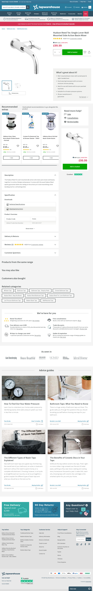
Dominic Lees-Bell (55, 421)
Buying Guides (72, 121)
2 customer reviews (76, 38)
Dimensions (19, 93)
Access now (83, 329)
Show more (29, 228)
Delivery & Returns (12, 236)
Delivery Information (44, 536)
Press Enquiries (62, 562)
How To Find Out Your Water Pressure (21, 403)
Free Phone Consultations (65, 533)
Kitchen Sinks (19, 13)
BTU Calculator (61, 543)
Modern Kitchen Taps (26, 536)
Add (14, 158)
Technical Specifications (17, 204)
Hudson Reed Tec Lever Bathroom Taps (60, 295)
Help (69, 114)
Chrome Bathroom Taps (61, 290)
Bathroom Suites (54, 13)
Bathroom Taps (28, 13)
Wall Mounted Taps (22, 28)
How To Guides (37, 421)
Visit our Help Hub (6, 581)
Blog (59, 536)
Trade (89, 1)
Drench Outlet (43, 550)
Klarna (59, 555)
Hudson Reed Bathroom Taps (35, 295)
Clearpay (60, 559)
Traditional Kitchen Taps (26, 533)
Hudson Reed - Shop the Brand (13, 295)
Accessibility (87, 578)
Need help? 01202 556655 (16, 1)
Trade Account (43, 543)
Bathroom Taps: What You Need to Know (69, 403)
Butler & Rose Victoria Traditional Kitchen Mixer (8, 539)
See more (63, 337)
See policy (19, 329)
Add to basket (75, 52)
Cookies (79, 578)
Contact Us (42, 553)
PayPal (59, 552)
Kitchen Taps (9, 13)
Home (3, 28)
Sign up (88, 539)
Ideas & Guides (74, 1)
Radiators (63, 14)
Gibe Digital (88, 581)
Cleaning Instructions (16, 209)
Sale (85, 14)
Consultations (72, 118)
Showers (36, 14)
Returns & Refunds (44, 540)
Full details (82, 97)
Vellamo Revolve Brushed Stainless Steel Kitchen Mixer (9, 549)
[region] (30, 139)
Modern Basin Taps (31, 300)
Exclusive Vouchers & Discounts (63, 547)
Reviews (8, 244)
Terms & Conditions (61, 578)
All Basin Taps (8, 290)
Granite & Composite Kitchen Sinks (26, 545)
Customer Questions (13, 253)
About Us (41, 547)
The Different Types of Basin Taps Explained (20, 459)
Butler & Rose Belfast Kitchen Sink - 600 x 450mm (9, 555)
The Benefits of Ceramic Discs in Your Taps (67, 459)
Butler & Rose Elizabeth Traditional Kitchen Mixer (8, 533)
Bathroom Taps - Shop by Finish (40, 290)
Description (9, 175)
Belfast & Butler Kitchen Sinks (26, 540)
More (79, 321)
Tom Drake (7, 421)
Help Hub (83, 1)
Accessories (71, 14)
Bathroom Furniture (45, 13)
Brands (80, 14)
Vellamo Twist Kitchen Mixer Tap (8, 544)
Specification (10, 195)
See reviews (36, 321)
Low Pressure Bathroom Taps (12, 300)
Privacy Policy (72, 578)
